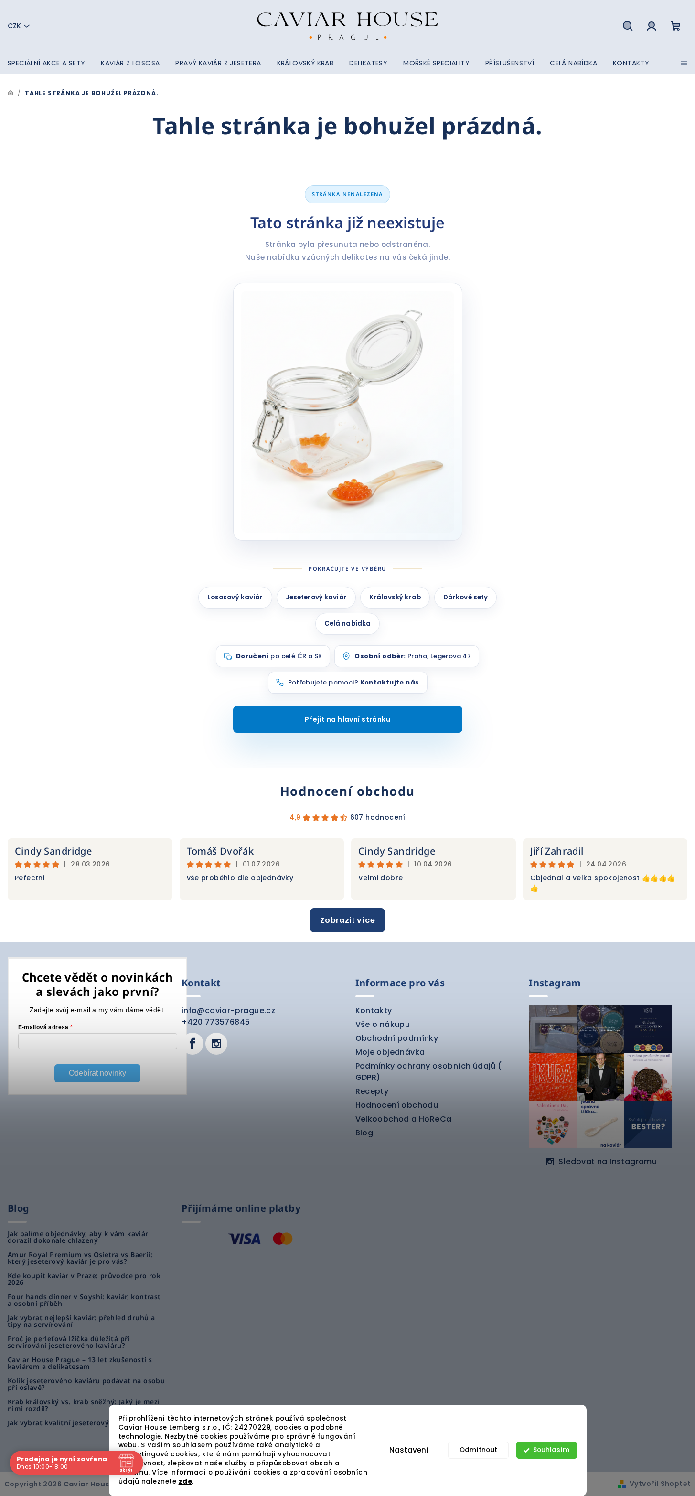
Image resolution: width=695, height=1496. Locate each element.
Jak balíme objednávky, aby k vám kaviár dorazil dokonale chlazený (78, 1237)
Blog (364, 1132)
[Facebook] (192, 1044)
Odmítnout (478, 1449)
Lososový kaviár (235, 597)
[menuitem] (46, 63)
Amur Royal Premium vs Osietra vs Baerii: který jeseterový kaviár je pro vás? (80, 1258)
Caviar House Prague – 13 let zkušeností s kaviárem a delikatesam (80, 1363)
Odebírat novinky (97, 1073)
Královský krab (395, 597)
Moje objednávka (390, 1052)
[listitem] (348, 683)
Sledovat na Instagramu (607, 1161)
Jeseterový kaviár (316, 597)
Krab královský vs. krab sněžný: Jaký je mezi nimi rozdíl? (84, 1405)
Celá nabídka (347, 623)
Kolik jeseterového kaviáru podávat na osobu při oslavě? (86, 1384)
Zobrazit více (347, 920)
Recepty (372, 1091)
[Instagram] (216, 1044)
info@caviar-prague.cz (228, 1010)
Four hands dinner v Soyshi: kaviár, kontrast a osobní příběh (84, 1300)
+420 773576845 (216, 1021)
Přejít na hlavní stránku (347, 719)
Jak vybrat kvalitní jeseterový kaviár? (71, 1423)
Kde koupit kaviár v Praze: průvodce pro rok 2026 (84, 1279)
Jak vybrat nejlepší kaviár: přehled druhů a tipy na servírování (81, 1321)
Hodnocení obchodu (347, 791)
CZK (14, 26)
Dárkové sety (465, 597)
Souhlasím (551, 1449)
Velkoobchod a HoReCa (403, 1118)
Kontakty (373, 1010)
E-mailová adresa (43, 1027)
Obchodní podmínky (396, 1038)
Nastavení (408, 1450)
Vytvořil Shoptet (660, 1483)
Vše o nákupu (382, 1024)
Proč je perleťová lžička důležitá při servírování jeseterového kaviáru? (69, 1342)
